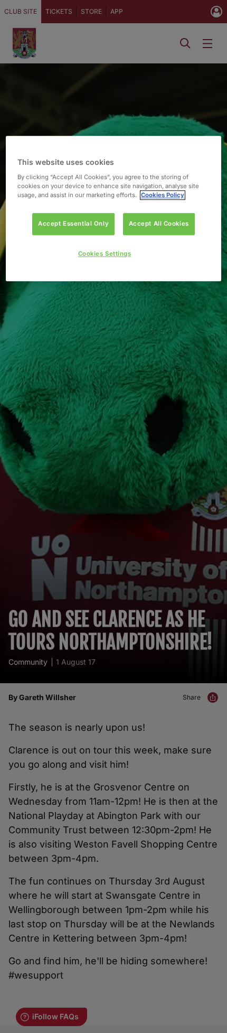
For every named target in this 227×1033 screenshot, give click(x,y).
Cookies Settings (104, 253)
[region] (114, 209)
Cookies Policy (162, 195)
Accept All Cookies (159, 223)
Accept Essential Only (73, 223)
